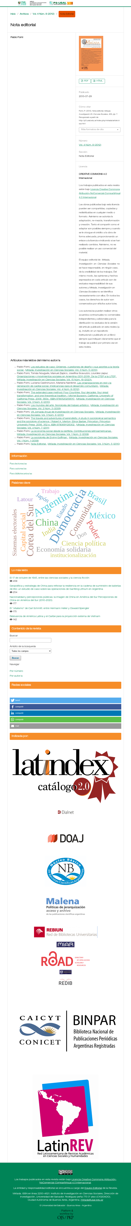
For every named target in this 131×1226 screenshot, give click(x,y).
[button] (65, 700)
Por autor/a (16, 676)
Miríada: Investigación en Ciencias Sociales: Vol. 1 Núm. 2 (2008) (53, 434)
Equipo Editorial (93, 1188)
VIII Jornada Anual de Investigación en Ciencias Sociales (62, 412)
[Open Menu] (10, 3)
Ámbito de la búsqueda (23, 647)
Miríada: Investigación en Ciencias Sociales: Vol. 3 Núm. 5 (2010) (61, 370)
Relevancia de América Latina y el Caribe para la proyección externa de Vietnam (55, 616)
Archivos (24, 14)
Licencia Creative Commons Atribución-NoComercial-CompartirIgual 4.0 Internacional (99, 194)
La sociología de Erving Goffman (49, 438)
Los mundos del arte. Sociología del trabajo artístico (60, 405)
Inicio (13, 14)
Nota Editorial (38, 444)
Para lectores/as (18, 464)
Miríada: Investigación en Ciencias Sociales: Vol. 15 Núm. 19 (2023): (54, 380)
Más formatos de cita (92, 130)
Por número (16, 671)
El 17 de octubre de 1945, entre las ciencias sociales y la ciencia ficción (49, 578)
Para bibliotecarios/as (21, 474)
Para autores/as (18, 469)
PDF (85, 81)
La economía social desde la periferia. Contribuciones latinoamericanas (71, 431)
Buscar (14, 636)
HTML (99, 81)
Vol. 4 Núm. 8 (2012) (43, 14)
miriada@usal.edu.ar (92, 1200)
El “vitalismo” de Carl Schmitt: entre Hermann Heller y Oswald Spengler (49, 608)
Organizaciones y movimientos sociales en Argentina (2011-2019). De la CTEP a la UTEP (66, 377)
